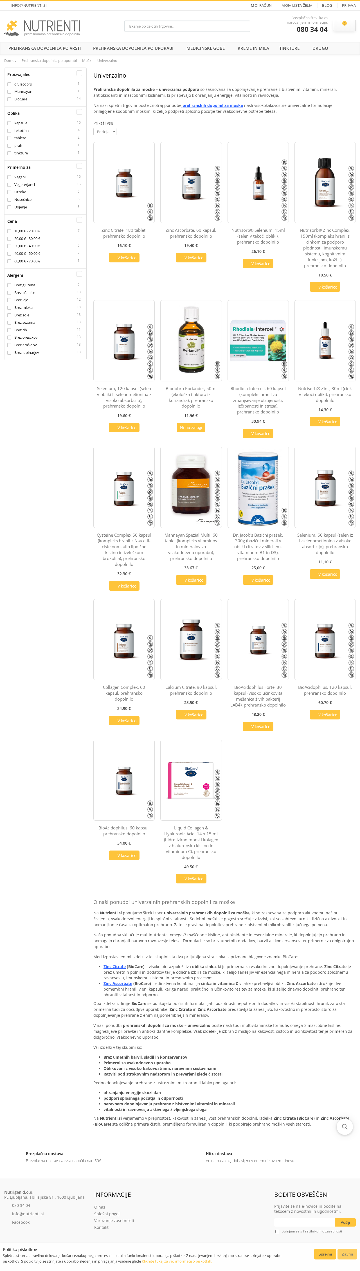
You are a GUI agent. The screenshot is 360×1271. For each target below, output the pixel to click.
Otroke (20, 191)
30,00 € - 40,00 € (27, 245)
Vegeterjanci (24, 184)
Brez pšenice (24, 292)
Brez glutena (24, 284)
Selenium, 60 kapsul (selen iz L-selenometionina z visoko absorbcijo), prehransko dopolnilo (325, 543)
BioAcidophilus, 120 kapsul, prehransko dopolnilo (325, 690)
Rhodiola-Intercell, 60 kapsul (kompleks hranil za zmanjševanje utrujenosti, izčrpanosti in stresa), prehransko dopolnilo (258, 400)
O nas (99, 1207)
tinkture (21, 153)
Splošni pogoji (107, 1213)
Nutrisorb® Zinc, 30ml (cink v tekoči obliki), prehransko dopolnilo (325, 394)
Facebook (21, 1222)
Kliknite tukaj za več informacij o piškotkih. (177, 1261)
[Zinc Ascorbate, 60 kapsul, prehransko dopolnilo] (190, 182)
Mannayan (23, 91)
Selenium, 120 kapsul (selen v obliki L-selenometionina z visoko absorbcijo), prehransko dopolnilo (124, 397)
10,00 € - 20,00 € (27, 230)
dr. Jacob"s (23, 84)
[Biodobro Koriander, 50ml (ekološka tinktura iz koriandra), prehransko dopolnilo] (190, 340)
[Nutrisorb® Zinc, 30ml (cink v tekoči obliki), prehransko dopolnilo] (325, 340)
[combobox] (181, 26)
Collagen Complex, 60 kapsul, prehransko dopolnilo (124, 693)
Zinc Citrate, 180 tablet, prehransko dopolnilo (124, 233)
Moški (87, 60)
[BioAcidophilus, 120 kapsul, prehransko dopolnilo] (325, 639)
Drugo (320, 48)
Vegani (20, 176)
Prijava (349, 5)
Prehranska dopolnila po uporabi (133, 48)
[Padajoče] (120, 131)
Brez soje (21, 315)
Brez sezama (24, 322)
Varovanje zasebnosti (114, 1220)
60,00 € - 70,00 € (27, 261)
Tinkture (289, 48)
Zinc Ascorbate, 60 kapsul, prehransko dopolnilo (191, 233)
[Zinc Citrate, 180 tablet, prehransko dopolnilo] (124, 182)
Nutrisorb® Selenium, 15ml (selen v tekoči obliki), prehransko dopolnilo (258, 236)
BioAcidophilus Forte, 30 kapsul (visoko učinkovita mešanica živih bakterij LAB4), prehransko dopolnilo (258, 696)
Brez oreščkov (26, 337)
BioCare (20, 99)
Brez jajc (21, 299)
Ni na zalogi (191, 427)
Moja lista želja (297, 5)
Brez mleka (23, 307)
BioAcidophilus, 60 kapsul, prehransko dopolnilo (124, 830)
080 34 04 (312, 29)
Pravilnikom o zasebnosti (322, 1231)
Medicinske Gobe (205, 48)
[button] (345, 1127)
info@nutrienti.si (29, 5)
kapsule (20, 122)
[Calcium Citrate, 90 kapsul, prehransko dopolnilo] (190, 639)
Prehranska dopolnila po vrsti (44, 48)
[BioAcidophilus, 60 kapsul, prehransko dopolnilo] (124, 780)
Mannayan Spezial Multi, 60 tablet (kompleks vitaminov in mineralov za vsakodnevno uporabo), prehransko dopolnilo (191, 546)
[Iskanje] (244, 26)
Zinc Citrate (115, 966)
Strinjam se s (292, 1231)
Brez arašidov (25, 344)
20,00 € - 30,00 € (27, 238)
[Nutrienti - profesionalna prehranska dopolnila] (42, 26)
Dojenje (20, 207)
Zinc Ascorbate (118, 983)
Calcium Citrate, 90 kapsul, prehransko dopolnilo (191, 690)
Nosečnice (23, 199)
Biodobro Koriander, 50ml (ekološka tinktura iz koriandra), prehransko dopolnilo (191, 397)
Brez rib (20, 329)
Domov (10, 60)
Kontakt (101, 1227)
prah (18, 145)
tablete (20, 137)
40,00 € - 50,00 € (27, 253)
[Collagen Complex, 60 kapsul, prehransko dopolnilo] (124, 639)
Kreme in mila (253, 48)
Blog (327, 5)
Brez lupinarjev (26, 352)
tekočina (21, 130)
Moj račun (261, 5)
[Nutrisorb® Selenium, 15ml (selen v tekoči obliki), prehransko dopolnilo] (258, 182)
